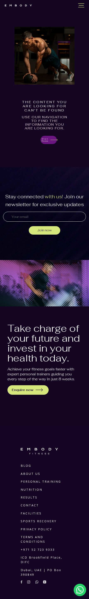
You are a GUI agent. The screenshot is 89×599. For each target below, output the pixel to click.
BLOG (26, 466)
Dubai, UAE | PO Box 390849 (41, 572)
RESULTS (29, 497)
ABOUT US (30, 474)
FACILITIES (31, 513)
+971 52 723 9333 (38, 550)
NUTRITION (31, 489)
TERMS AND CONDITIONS (33, 539)
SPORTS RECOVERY (39, 521)
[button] (80, 590)
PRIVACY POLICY (36, 529)
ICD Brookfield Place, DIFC (41, 559)
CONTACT (30, 505)
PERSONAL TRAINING (41, 481)
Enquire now (23, 390)
